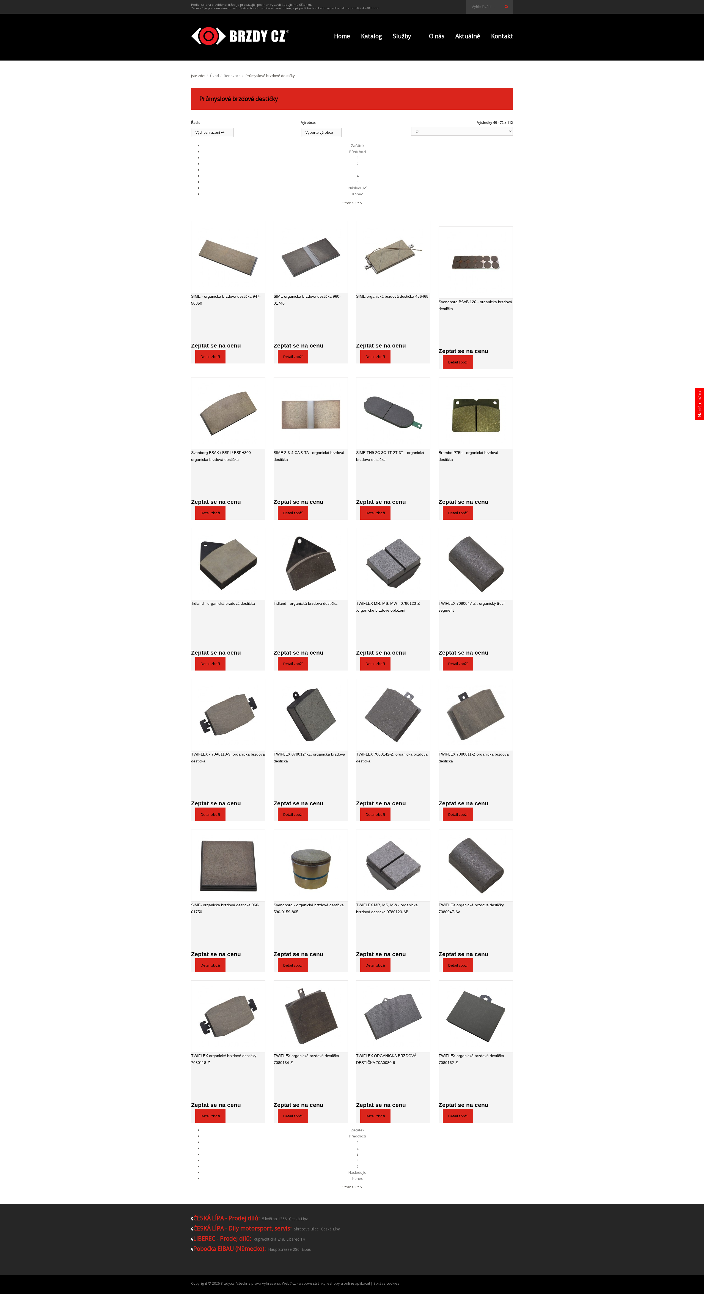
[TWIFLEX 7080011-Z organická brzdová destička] (475, 715)
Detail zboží (210, 356)
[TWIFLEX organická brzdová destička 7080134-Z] (310, 1016)
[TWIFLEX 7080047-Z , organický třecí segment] (475, 564)
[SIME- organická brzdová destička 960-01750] (228, 865)
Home (342, 36)
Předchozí (357, 151)
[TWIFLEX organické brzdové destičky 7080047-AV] (475, 865)
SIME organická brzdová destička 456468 (392, 296)
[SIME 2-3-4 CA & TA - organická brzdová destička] (310, 413)
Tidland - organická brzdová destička (223, 603)
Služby (402, 36)
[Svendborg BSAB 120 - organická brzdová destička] (475, 262)
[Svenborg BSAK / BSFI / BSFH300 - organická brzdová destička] (228, 413)
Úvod (214, 75)
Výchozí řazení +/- (210, 132)
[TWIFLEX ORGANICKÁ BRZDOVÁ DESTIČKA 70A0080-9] (393, 1016)
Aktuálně (467, 36)
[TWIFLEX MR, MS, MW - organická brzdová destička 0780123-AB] (393, 865)
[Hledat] (506, 6)
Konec (357, 193)
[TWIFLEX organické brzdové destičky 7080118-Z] (228, 1016)
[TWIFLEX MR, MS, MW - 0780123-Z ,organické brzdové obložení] (393, 564)
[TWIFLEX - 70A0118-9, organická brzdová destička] (228, 715)
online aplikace (356, 1283)
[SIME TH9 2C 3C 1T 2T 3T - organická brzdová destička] (393, 413)
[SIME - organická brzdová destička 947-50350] (228, 257)
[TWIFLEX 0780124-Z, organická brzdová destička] (310, 715)
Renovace (232, 75)
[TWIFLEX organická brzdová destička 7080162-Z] (475, 1016)
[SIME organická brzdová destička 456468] (393, 257)
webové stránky (312, 1283)
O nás (436, 36)
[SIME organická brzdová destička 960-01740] (310, 257)
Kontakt (502, 36)
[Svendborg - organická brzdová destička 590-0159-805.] (310, 865)
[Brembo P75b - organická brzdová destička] (475, 413)
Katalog (371, 36)
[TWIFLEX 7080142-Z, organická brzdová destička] (393, 715)
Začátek (357, 145)
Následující (357, 187)
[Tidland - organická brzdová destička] (228, 564)
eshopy (333, 1283)
